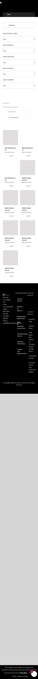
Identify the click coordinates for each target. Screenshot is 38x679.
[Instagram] (28, 300)
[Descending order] (29, 112)
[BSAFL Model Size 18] (10, 227)
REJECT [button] (31, 673)
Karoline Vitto (31, 320)
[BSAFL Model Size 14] (27, 197)
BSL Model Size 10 (10, 179)
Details (11, 155)
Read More (23, 673)
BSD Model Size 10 (27, 149)
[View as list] (21, 122)
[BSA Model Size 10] (10, 137)
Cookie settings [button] (22, 676)
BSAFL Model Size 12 (9, 209)
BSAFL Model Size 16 (26, 239)
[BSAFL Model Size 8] (10, 257)
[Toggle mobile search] (37, 3)
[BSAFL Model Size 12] (10, 197)
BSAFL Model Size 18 (9, 239)
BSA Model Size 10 (10, 149)
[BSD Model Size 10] (27, 137)
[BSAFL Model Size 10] (27, 167)
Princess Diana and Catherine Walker (31, 367)
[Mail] (30, 304)
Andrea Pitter (31, 327)
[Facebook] (30, 300)
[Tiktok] (28, 304)
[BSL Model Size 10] (10, 167)
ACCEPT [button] (14, 676)
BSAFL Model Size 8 (9, 269)
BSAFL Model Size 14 (26, 209)
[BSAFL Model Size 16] (27, 227)
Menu (9, 14)
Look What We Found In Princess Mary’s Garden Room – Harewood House (31, 345)
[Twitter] (33, 300)
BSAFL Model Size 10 (26, 179)
